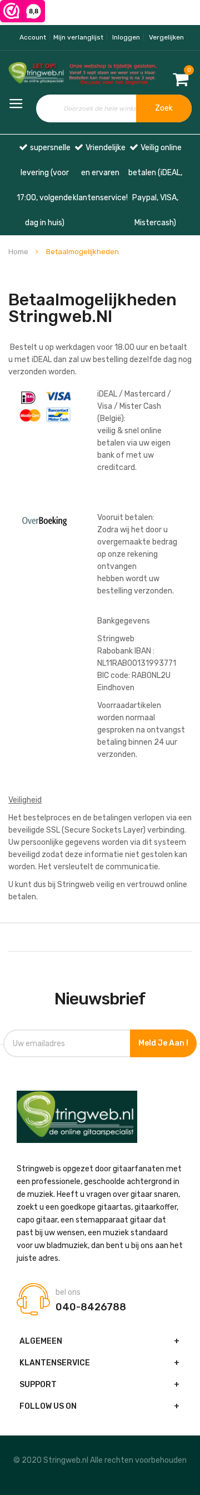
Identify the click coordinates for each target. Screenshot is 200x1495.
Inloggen (126, 37)
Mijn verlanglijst (78, 37)
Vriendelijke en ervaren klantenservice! (100, 172)
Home (19, 251)
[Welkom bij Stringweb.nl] (33, 74)
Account (32, 37)
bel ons (68, 1292)
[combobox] (114, 108)
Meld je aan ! (163, 1043)
